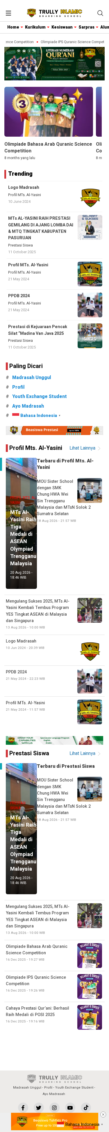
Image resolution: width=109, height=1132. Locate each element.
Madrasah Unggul (31, 377)
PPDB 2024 (19, 296)
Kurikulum (35, 27)
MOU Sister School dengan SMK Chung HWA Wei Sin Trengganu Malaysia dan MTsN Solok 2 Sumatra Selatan (64, 500)
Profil (18, 387)
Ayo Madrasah (28, 406)
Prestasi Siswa (20, 245)
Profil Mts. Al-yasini (35, 448)
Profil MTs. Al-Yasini (24, 195)
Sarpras (86, 27)
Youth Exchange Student (39, 396)
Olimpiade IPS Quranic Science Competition (72, 42)
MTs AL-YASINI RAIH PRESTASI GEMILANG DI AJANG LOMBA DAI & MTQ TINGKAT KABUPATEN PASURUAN (40, 228)
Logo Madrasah (23, 187)
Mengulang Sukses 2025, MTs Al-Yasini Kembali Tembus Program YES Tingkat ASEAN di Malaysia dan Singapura (37, 614)
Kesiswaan (62, 27)
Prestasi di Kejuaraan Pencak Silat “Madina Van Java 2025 (37, 330)
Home (13, 27)
